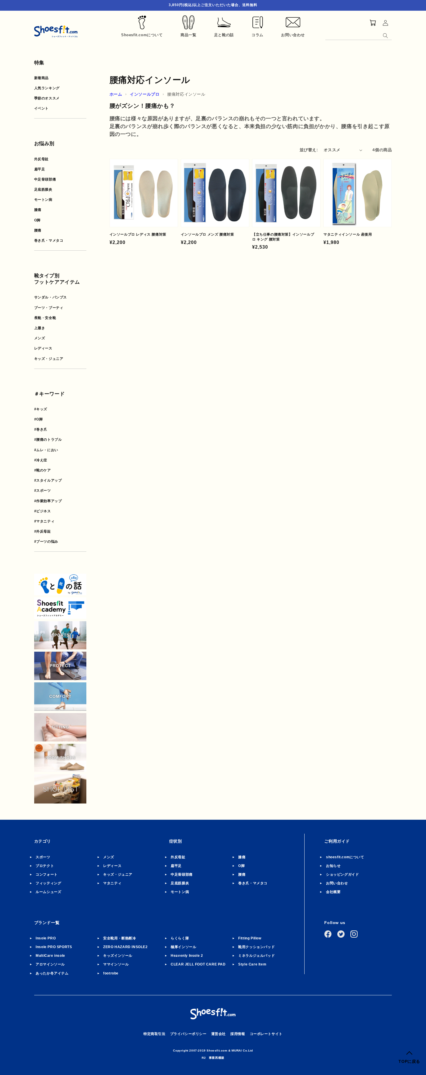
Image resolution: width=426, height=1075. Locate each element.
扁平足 (39, 169)
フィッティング (48, 883)
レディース (43, 348)
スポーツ (43, 857)
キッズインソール (117, 956)
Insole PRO (46, 938)
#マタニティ (44, 521)
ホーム (116, 94)
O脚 (37, 220)
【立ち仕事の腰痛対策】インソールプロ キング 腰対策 (283, 236)
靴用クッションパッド (256, 947)
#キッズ (40, 409)
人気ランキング (47, 88)
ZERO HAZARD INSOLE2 (125, 947)
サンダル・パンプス (50, 297)
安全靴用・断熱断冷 (119, 938)
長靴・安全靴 (45, 318)
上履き (39, 328)
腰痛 (37, 230)
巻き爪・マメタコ (48, 240)
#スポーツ (42, 491)
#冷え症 (40, 460)
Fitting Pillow (249, 938)
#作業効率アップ (48, 501)
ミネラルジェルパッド (256, 956)
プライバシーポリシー (188, 1034)
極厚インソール (183, 947)
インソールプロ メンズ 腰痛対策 (207, 234)
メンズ (39, 338)
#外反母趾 (42, 531)
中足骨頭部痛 (45, 179)
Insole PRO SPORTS (54, 947)
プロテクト (45, 866)
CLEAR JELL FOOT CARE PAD (198, 964)
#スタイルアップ (48, 480)
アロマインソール (50, 964)
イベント (41, 108)
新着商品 (41, 78)
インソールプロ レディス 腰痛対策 (138, 234)
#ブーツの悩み (46, 542)
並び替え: (309, 149)
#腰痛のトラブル (48, 440)
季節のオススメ (47, 98)
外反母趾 (41, 159)
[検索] (385, 35)
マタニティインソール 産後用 (347, 234)
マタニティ (112, 883)
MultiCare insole (50, 956)
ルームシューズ (48, 892)
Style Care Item (252, 964)
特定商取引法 (154, 1034)
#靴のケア (42, 470)
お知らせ (333, 866)
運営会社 (218, 1034)
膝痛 (37, 210)
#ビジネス (42, 511)
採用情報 (237, 1034)
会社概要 (333, 892)
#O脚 (38, 419)
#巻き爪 (40, 429)
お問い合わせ (337, 883)
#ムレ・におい (46, 450)
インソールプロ (144, 94)
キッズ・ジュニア (48, 359)
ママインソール (116, 964)
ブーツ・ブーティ (48, 308)
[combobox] (358, 34)
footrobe (111, 973)
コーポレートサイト (266, 1034)
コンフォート (47, 874)
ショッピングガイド (342, 874)
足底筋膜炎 (43, 189)
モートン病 (43, 200)
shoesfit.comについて (345, 857)
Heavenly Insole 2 (187, 956)
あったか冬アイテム (52, 973)
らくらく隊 (180, 938)
